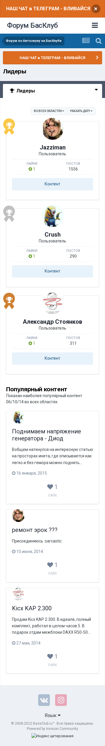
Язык (51, 715)
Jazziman (53, 147)
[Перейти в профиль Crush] (53, 216)
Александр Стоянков (52, 321)
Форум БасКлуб (32, 25)
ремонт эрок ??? (34, 529)
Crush (53, 234)
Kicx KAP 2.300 (32, 608)
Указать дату (80, 111)
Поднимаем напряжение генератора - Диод (46, 435)
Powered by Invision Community (52, 729)
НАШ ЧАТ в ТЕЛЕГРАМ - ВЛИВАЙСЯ (48, 8)
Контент (52, 184)
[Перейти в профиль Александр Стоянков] (53, 303)
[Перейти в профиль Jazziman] (53, 129)
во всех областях (48, 111)
